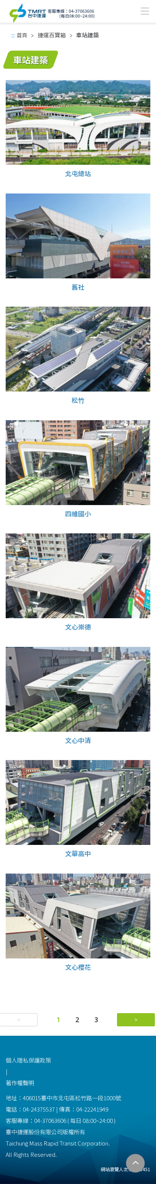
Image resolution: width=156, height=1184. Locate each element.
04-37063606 (50, 1120)
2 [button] (77, 1019)
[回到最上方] (135, 1163)
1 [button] (58, 1019)
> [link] (135, 1019)
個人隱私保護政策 (28, 1060)
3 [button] (96, 1019)
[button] (136, 1019)
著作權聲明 (20, 1083)
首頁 (22, 35)
